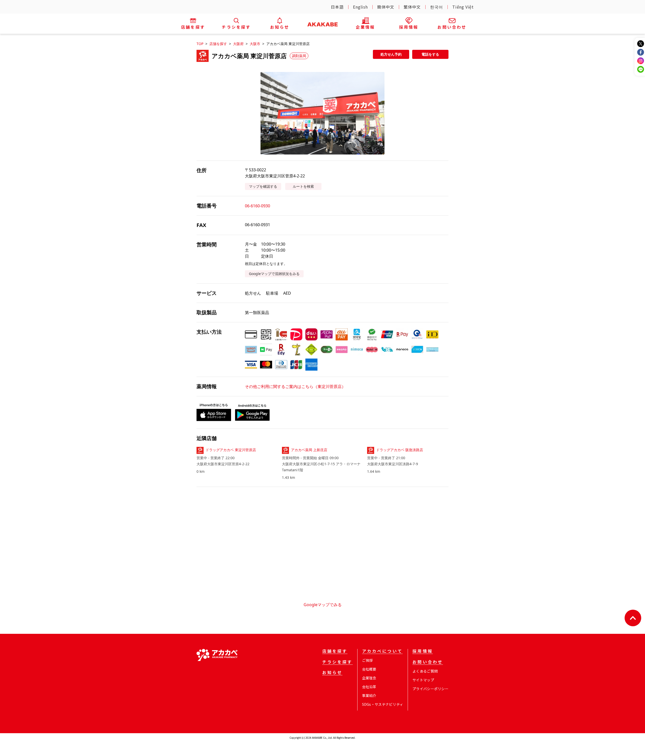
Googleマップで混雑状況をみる (274, 273)
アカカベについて (382, 651)
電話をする (430, 54)
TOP (200, 43)
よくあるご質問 (425, 671)
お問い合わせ (427, 662)
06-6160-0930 (257, 206)
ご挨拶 (367, 660)
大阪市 (255, 43)
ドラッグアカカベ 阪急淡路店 (399, 449)
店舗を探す (218, 43)
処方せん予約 (391, 54)
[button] (322, 113)
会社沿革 (369, 686)
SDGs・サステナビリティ (382, 704)
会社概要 (369, 669)
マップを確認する (263, 186)
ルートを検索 (303, 186)
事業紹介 (369, 695)
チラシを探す (337, 662)
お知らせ (332, 672)
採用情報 (422, 651)
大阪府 (238, 43)
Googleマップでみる (323, 604)
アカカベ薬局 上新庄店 (309, 449)
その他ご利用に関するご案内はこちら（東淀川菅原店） (295, 386)
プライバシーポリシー (430, 688)
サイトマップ (423, 679)
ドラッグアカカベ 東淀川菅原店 (231, 449)
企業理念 (369, 677)
